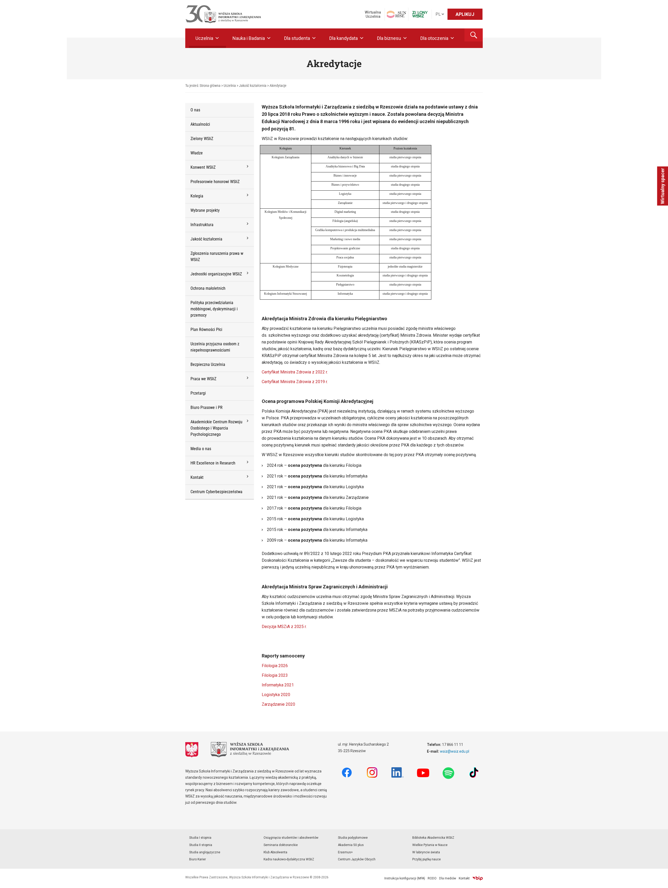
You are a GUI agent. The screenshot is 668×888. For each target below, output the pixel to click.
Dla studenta (297, 38)
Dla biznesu (389, 38)
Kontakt (464, 878)
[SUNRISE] (396, 14)
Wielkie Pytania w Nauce (430, 845)
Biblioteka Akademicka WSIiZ (433, 837)
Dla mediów (447, 878)
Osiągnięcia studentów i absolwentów (291, 837)
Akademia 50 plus (351, 845)
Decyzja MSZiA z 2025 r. (284, 626)
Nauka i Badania (248, 38)
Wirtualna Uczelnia (373, 14)
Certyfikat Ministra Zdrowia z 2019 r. (295, 381)
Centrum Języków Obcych (356, 859)
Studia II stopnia (200, 845)
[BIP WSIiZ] (477, 878)
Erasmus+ (345, 852)
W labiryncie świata (426, 852)
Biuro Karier (197, 859)
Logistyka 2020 (276, 694)
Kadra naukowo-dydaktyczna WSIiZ (289, 859)
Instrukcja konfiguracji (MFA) (404, 878)
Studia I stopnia (200, 837)
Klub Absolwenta (275, 852)
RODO (432, 878)
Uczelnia (204, 38)
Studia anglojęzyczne (204, 852)
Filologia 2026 (275, 665)
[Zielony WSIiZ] (420, 14)
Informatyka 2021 (278, 684)
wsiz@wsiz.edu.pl (454, 751)
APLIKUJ (465, 14)
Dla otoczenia (434, 38)
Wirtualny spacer (662, 186)
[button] (473, 34)
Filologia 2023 (275, 675)
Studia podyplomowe (353, 837)
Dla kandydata (343, 38)
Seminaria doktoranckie (281, 845)
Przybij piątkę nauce (426, 859)
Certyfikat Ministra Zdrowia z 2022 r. (295, 372)
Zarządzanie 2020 (278, 704)
